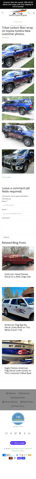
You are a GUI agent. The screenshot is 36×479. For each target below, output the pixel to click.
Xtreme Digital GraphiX (17, 449)
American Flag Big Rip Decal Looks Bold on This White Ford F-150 (17, 327)
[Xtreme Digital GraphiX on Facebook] (11, 434)
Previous (16, 22)
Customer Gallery (21, 25)
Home (12, 25)
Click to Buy (6, 177)
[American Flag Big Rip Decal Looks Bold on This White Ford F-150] (18, 304)
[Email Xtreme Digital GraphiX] (6, 434)
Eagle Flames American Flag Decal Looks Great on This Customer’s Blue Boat (18, 370)
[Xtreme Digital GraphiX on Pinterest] (20, 434)
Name (5, 201)
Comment (6, 218)
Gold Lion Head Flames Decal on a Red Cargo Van (18, 275)
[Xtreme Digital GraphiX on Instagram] (15, 434)
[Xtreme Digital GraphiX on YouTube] (29, 434)
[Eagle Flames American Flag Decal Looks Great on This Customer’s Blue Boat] (18, 352)
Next (21, 22)
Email (4, 209)
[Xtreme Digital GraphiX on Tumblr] (25, 434)
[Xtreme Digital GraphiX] (18, 13)
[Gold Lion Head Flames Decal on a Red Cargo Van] (18, 258)
